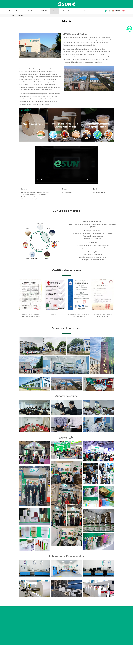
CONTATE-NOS (105, 613)
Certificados (32, 11)
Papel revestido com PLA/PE (85, 627)
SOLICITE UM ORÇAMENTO (18, 622)
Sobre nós (55, 11)
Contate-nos (67, 11)
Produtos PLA (43, 627)
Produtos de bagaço (45, 624)
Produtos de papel (44, 620)
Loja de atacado (81, 11)
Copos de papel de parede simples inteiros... (84, 619)
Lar (10, 11)
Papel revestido (43, 617)
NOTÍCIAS (44, 11)
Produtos (19, 11)
